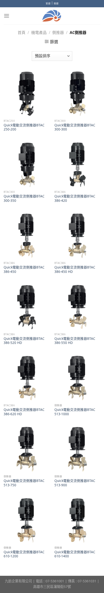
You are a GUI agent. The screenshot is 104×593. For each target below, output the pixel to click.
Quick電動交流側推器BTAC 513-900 (74, 483)
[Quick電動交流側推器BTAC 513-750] (27, 449)
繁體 (48, 3)
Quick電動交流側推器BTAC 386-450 (24, 269)
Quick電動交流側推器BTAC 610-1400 (74, 554)
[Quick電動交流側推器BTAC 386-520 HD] (27, 307)
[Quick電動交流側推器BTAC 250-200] (27, 94)
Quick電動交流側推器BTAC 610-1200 (24, 554)
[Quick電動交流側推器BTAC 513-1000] (77, 378)
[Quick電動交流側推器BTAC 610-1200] (27, 520)
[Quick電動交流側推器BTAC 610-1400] (77, 520)
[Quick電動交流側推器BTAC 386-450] (27, 236)
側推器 (58, 32)
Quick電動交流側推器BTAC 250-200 (24, 127)
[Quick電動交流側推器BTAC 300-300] (77, 94)
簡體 (56, 3)
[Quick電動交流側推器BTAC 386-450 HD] (77, 236)
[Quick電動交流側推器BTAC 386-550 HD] (77, 307)
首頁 (21, 32)
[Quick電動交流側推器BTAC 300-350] (27, 165)
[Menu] (6, 16)
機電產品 (39, 32)
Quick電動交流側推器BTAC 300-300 (74, 127)
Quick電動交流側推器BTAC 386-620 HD (24, 411)
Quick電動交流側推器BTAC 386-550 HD (74, 340)
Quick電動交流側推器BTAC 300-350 (24, 198)
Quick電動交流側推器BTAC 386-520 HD (24, 340)
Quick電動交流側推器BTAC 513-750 (24, 483)
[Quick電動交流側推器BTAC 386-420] (77, 165)
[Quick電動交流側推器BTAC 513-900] (77, 449)
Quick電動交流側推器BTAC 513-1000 (74, 411)
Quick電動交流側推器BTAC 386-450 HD (74, 269)
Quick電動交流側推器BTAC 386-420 (74, 198)
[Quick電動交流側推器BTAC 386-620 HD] (27, 378)
